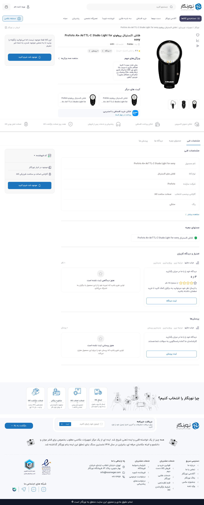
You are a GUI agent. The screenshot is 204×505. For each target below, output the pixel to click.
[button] (197, 35)
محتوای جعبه (175, 140)
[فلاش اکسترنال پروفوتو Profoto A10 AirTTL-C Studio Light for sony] (183, 104)
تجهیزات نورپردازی (186, 27)
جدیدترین (157, 263)
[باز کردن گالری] (169, 65)
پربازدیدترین (167, 263)
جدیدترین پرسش (154, 328)
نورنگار (197, 27)
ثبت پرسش (171, 353)
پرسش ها (143, 140)
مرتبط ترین (178, 263)
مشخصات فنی (193, 140)
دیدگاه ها (158, 140)
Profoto (130, 44)
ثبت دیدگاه (171, 300)
